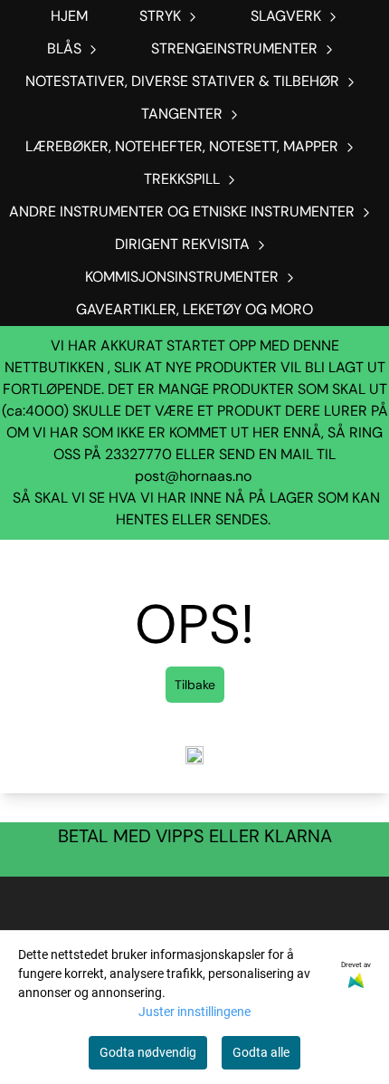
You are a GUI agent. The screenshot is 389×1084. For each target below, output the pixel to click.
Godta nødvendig (148, 1052)
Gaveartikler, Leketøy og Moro (194, 309)
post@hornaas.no (193, 475)
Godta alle (260, 1052)
